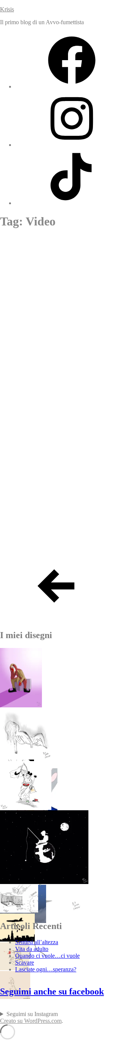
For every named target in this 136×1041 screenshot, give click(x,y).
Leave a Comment (75, 240)
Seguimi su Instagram (32, 1014)
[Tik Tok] (71, 203)
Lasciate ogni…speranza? (45, 969)
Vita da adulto (31, 949)
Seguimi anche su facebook (52, 991)
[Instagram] (71, 144)
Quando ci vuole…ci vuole (47, 955)
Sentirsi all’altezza (36, 256)
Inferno (14, 352)
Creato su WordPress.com (31, 1021)
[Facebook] (71, 86)
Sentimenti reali (31, 449)
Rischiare (18, 320)
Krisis (7, 9)
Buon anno (21, 545)
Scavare (15, 288)
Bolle (10, 480)
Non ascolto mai (31, 512)
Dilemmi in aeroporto (42, 384)
